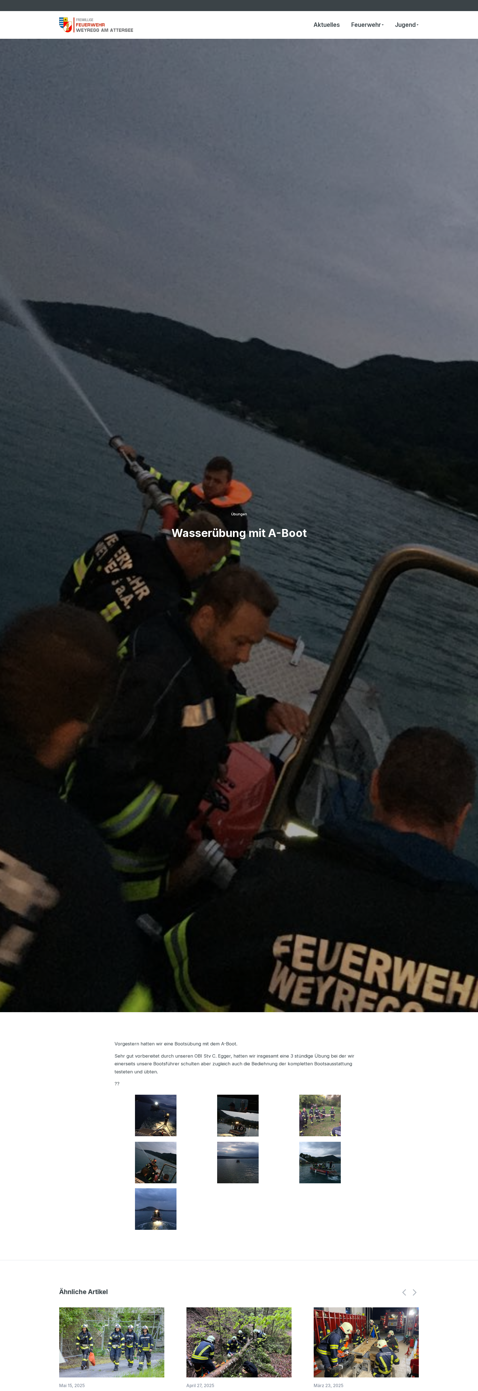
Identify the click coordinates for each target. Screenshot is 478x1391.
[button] (404, 1292)
